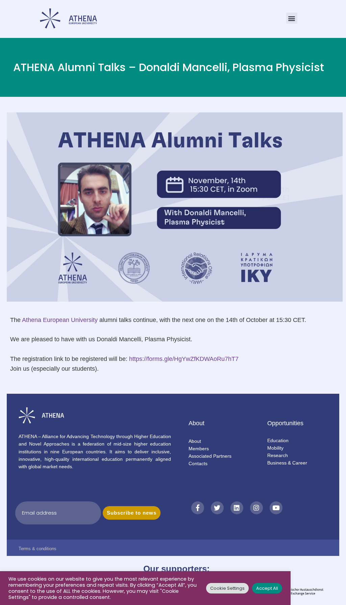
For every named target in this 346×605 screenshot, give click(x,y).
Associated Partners (210, 456)
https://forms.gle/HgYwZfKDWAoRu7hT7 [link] (184, 358)
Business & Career (287, 463)
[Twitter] (217, 507)
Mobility (275, 448)
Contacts (198, 463)
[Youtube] (276, 507)
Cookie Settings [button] (227, 588)
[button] (291, 18)
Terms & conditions (37, 548)
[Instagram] (256, 507)
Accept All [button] (267, 588)
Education (278, 440)
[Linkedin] (236, 507)
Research (277, 455)
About (195, 441)
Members (199, 448)
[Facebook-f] (197, 507)
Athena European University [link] (60, 320)
